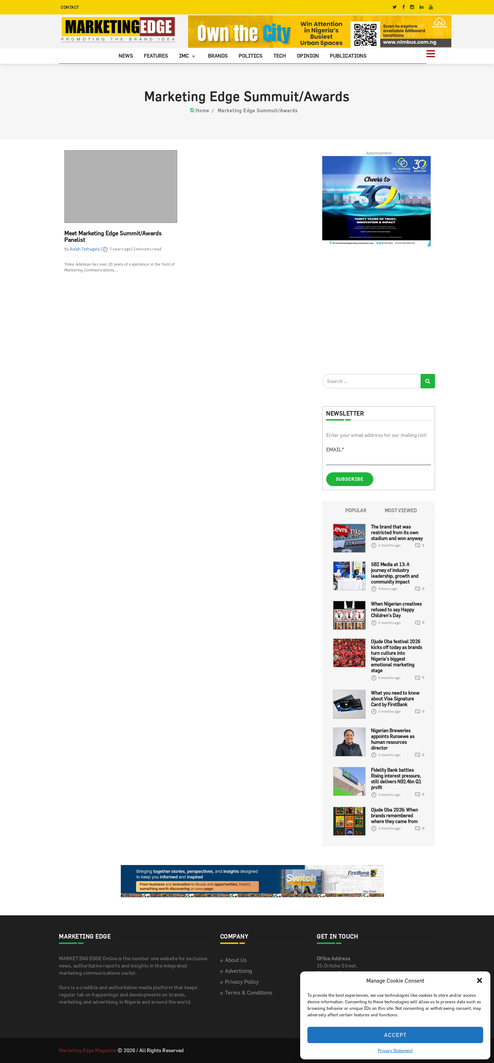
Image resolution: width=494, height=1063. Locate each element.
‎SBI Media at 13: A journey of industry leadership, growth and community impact (394, 573)
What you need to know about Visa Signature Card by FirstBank (395, 698)
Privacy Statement (395, 1050)
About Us (236, 960)
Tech (279, 55)
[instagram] (412, 7)
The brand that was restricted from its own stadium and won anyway (397, 532)
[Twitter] (394, 7)
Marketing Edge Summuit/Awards (258, 110)
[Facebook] (403, 7)
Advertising (238, 971)
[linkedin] (421, 7)
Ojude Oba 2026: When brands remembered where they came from (394, 815)
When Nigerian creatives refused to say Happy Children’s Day (396, 609)
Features (156, 55)
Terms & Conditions (248, 993)
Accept (395, 1035)
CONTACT (70, 7)
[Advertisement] (376, 310)
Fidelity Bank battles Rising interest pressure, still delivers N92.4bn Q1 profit (396, 778)
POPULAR (355, 510)
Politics (251, 55)
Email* (335, 449)
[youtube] (431, 7)
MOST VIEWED (401, 510)
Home (202, 110)
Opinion (308, 55)
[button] (479, 980)
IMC (184, 55)
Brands (218, 55)
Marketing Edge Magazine (87, 1050)
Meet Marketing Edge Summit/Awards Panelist (113, 236)
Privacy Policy (242, 982)
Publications (348, 55)
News (126, 55)
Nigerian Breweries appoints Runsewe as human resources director (392, 739)
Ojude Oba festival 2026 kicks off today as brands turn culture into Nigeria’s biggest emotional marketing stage (396, 655)
